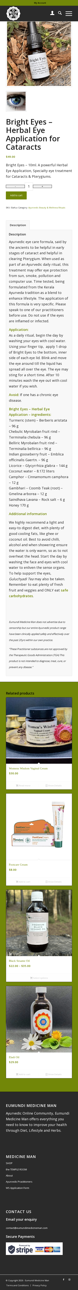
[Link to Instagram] (69, 1279)
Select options (40, 977)
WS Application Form (17, 1188)
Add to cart (16, 195)
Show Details (55, 785)
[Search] (58, 13)
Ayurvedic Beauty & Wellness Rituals (46, 207)
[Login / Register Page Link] (50, 13)
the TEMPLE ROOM (16, 1169)
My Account (40, 2)
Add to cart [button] (24, 881)
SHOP (9, 1163)
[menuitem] (40, 3)
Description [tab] (18, 225)
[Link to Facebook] (63, 1279)
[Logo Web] (32, 13)
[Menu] (67, 13)
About (9, 1175)
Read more (24, 785)
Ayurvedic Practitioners (19, 1181)
